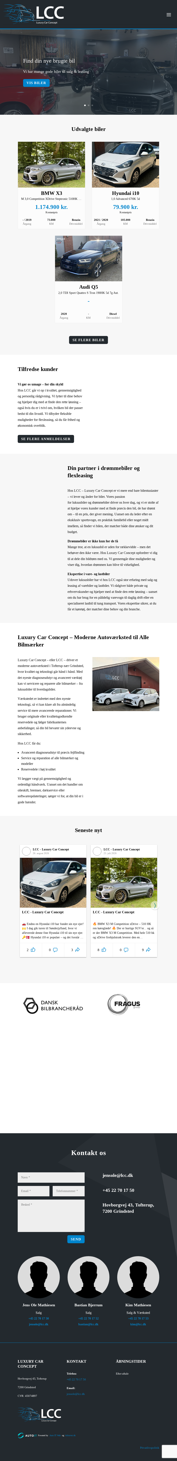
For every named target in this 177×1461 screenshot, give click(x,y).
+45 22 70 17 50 (38, 1318)
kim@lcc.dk (138, 1324)
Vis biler (36, 83)
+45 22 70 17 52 (88, 1318)
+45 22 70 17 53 (138, 1318)
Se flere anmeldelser (46, 439)
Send (76, 1239)
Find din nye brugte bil (49, 61)
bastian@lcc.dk (88, 1324)
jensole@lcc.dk (38, 1324)
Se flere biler (88, 340)
